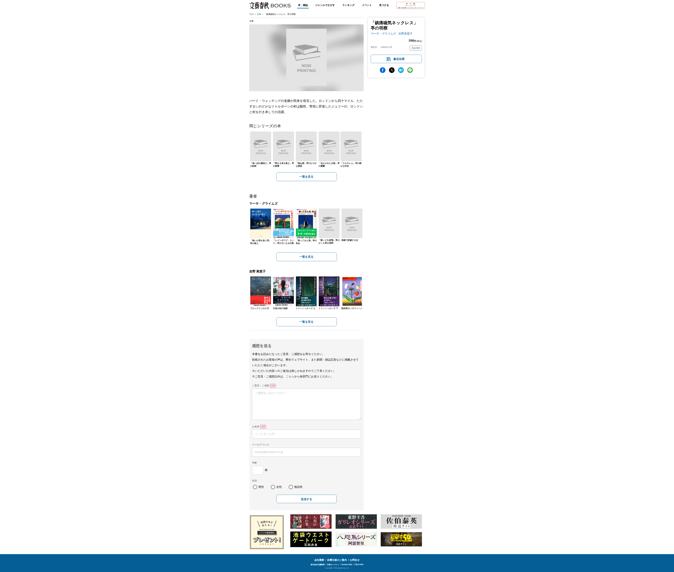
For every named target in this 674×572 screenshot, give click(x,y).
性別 (254, 481)
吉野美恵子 (405, 33)
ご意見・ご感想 (260, 385)
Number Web (347, 565)
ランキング (348, 5)
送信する (306, 499)
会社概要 (319, 560)
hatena (401, 70)
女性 (279, 487)
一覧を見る (306, 176)
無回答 (298, 487)
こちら (290, 376)
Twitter (392, 70)
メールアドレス (260, 445)
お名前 (255, 426)
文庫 (259, 14)
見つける (384, 5)
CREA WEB (359, 565)
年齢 (254, 463)
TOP (251, 14)
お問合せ (355, 560)
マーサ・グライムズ (383, 33)
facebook (382, 70)
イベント (367, 5)
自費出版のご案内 (337, 560)
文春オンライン (333, 565)
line (410, 70)
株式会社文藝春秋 (318, 565)
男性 (261, 487)
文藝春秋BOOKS (270, 5)
